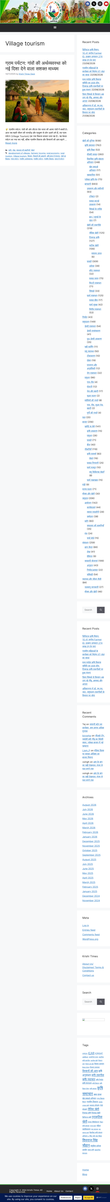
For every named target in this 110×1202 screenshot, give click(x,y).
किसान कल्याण (99, 1064)
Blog (84, 1174)
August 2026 (89, 805)
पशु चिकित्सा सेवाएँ (96, 472)
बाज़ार (84, 422)
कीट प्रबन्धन (94, 270)
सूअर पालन (91, 395)
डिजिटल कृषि (86, 1117)
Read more (11, 143)
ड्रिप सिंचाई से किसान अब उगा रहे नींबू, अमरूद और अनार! (93, 97)
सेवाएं (32, 150)
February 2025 (90, 887)
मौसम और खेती (88, 493)
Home (85, 1170)
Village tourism (20, 156)
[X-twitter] (93, 3)
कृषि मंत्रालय (87, 1083)
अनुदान (90, 565)
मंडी (83, 484)
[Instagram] (100, 3)
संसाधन (85, 542)
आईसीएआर (85, 1057)
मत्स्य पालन (87, 489)
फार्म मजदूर (91, 467)
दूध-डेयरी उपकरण (94, 338)
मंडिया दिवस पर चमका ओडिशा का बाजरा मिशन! (93, 754)
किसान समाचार (95, 1067)
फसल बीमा (93, 300)
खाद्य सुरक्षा (97, 1094)
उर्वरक (91, 266)
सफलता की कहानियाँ (23, 150)
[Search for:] (89, 610)
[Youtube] (106, 3)
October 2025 (89, 850)
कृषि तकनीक (98, 1075)
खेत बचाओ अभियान (89, 1098)
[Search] (101, 610)
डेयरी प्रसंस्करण (93, 330)
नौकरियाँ (88, 449)
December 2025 (91, 841)
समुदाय (85, 498)
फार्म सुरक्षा (93, 304)
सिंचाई (91, 291)
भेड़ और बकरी (92, 391)
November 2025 (91, 846)
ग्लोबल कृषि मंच (91, 179)
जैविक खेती (93, 233)
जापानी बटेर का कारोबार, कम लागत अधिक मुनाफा (93, 727)
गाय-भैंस (90, 382)
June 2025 (88, 868)
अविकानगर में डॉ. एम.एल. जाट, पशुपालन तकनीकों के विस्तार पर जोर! (93, 109)
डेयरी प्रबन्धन (90, 326)
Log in (85, 925)
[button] (55, 27)
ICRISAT (99, 1053)
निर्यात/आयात (92, 570)
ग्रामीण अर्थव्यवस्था (26, 159)
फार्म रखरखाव (92, 480)
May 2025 (87, 873)
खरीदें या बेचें (90, 426)
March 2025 (88, 882)
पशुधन (87, 377)
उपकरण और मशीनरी (95, 188)
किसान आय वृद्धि (89, 1064)
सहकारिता (91, 174)
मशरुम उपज (96, 253)
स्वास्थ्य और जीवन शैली (91, 579)
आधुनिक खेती (94, 1060)
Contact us (88, 975)
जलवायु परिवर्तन (94, 1105)
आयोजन (88, 502)
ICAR (91, 1053)
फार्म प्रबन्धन (92, 295)
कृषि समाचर (93, 1089)
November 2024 (91, 900)
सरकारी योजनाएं (91, 560)
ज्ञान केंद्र (89, 547)
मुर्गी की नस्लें (92, 412)
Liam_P (86, 750)
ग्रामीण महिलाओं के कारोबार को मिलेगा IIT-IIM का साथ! (93, 71)
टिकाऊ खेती (95, 1113)
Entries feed (88, 930)
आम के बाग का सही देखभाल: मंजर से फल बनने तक (92, 765)
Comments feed (91, 934)
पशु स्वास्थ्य (89, 351)
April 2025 (87, 877)
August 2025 (89, 859)
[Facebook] (87, 3)
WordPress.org (90, 939)
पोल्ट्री (89, 386)
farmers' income (38, 153)
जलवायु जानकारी (91, 587)
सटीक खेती (94, 245)
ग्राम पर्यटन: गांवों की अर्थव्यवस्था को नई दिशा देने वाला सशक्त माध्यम (35, 65)
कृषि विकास (95, 1083)
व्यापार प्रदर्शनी (93, 512)
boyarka (86, 735)
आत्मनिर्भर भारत (93, 1057)
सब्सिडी (90, 574)
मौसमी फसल (92, 154)
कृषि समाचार (90, 145)
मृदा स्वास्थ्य (94, 1129)
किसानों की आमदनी (39, 156)
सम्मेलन (90, 516)
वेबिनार (89, 556)
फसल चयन (93, 278)
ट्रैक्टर (92, 196)
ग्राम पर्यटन (15, 159)
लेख (14, 150)
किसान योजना (85, 1067)
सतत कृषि (91, 1150)
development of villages (19, 153)
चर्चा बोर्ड (90, 538)
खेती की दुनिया (88, 140)
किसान (30, 156)
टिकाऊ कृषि (94, 237)
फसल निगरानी (93, 463)
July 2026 (87, 809)
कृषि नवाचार (88, 1079)
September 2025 (91, 855)
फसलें (89, 261)
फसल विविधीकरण (93, 1122)
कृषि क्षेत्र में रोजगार (53, 156)
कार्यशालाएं (91, 507)
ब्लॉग (10, 150)
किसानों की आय (90, 1070)
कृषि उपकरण (92, 431)
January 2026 (89, 836)
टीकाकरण (91, 355)
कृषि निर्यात (99, 1079)
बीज (88, 444)
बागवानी (88, 184)
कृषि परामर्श (91, 453)
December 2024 (91, 896)
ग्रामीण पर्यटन (38, 159)
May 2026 (87, 818)
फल (83, 417)
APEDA (84, 1053)
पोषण (89, 360)
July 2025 (87, 864)
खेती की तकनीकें (94, 225)
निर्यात (84, 317)
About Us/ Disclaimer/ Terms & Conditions (93, 967)
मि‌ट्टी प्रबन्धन (95, 283)
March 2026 (88, 827)
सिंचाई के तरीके (95, 209)
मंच (86, 533)
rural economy (53, 153)
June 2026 (88, 814)
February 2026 (90, 832)
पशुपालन (85, 321)
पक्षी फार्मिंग (89, 346)
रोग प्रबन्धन (92, 373)
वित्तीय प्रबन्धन (95, 309)
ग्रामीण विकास (49, 159)
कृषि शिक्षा (91, 149)
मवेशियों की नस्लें (91, 400)
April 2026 (88, 823)
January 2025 (89, 891)
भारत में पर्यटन (59, 159)
